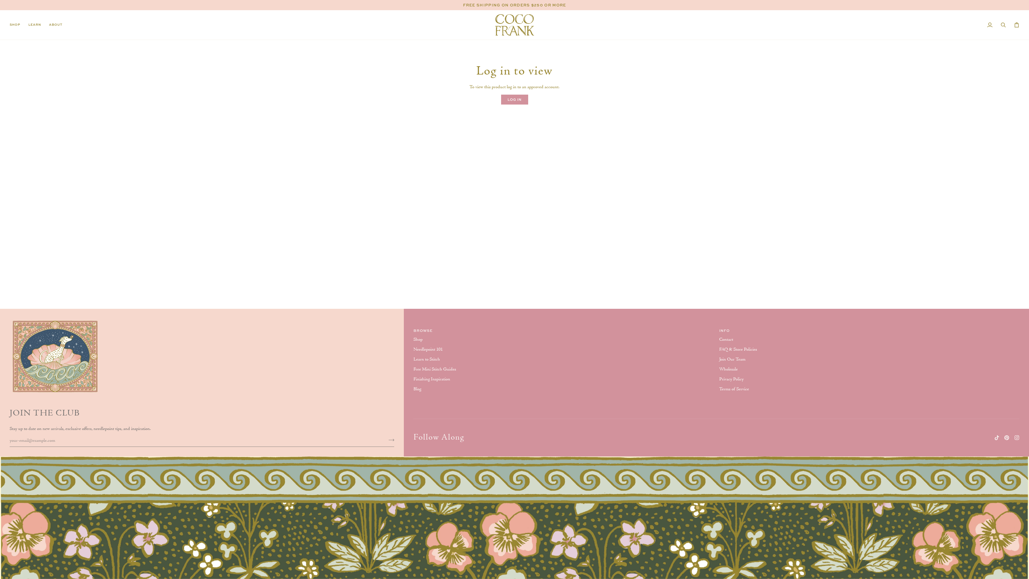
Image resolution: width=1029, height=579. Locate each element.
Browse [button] (423, 330)
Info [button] (724, 330)
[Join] (389, 440)
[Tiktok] (997, 437)
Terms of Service (734, 389)
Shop (418, 340)
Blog (417, 389)
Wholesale (728, 369)
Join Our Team (732, 359)
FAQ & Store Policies (738, 349)
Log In (515, 99)
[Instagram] (1017, 437)
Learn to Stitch (426, 359)
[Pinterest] (1006, 437)
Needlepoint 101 (428, 349)
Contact (726, 340)
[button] (17, 25)
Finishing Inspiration (431, 379)
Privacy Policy (731, 379)
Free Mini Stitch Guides (434, 369)
